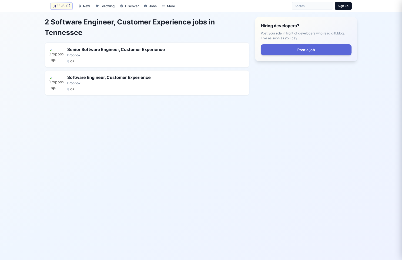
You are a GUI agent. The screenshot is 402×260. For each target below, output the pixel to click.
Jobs (153, 6)
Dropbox (73, 55)
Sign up (343, 6)
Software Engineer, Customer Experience (109, 77)
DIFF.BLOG (61, 5)
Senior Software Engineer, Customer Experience (116, 49)
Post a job (306, 49)
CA (72, 61)
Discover (132, 6)
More (171, 6)
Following (107, 6)
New (86, 6)
